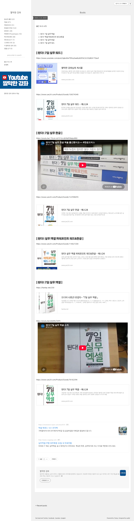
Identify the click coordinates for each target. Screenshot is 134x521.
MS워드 (8, 31)
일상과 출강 (9, 19)
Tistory (116, 518)
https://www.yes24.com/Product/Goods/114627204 (57, 244)
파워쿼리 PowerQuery (13, 34)
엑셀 (7, 22)
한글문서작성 (10, 28)
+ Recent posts (41, 505)
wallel (128, 518)
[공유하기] (44, 459)
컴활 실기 (8, 48)
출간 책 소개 (8, 62)
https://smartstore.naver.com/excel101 (51, 424)
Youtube (57, 518)
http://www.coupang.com (47, 440)
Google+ (63, 518)
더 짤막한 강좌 (10, 45)
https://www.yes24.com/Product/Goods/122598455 (57, 197)
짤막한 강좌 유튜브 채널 (11, 93)
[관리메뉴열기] (130, 3)
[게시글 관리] (46, 459)
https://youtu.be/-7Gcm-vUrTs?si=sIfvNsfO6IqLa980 (56, 138)
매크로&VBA (9, 37)
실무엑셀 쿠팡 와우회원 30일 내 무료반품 (55, 443)
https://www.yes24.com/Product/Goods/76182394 (56, 380)
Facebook (51, 518)
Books (83, 13)
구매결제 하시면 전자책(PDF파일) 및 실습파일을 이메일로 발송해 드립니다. (65, 431)
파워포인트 (9, 25)
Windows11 (9, 40)
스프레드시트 (9, 42)
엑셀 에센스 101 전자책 (48, 428)
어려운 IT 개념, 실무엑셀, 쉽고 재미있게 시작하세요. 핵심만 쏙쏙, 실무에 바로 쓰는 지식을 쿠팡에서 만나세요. (77, 446)
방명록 (6, 65)
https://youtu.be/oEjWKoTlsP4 (48, 321)
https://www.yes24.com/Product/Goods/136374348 (57, 94)
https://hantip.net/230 (45, 287)
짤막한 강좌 (15, 13)
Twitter (45, 518)
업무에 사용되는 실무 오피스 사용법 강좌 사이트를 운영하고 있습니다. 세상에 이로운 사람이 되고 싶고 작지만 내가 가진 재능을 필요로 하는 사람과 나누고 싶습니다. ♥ (79, 475)
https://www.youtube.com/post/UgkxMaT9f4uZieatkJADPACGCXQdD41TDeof (67, 58)
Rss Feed (38, 518)
